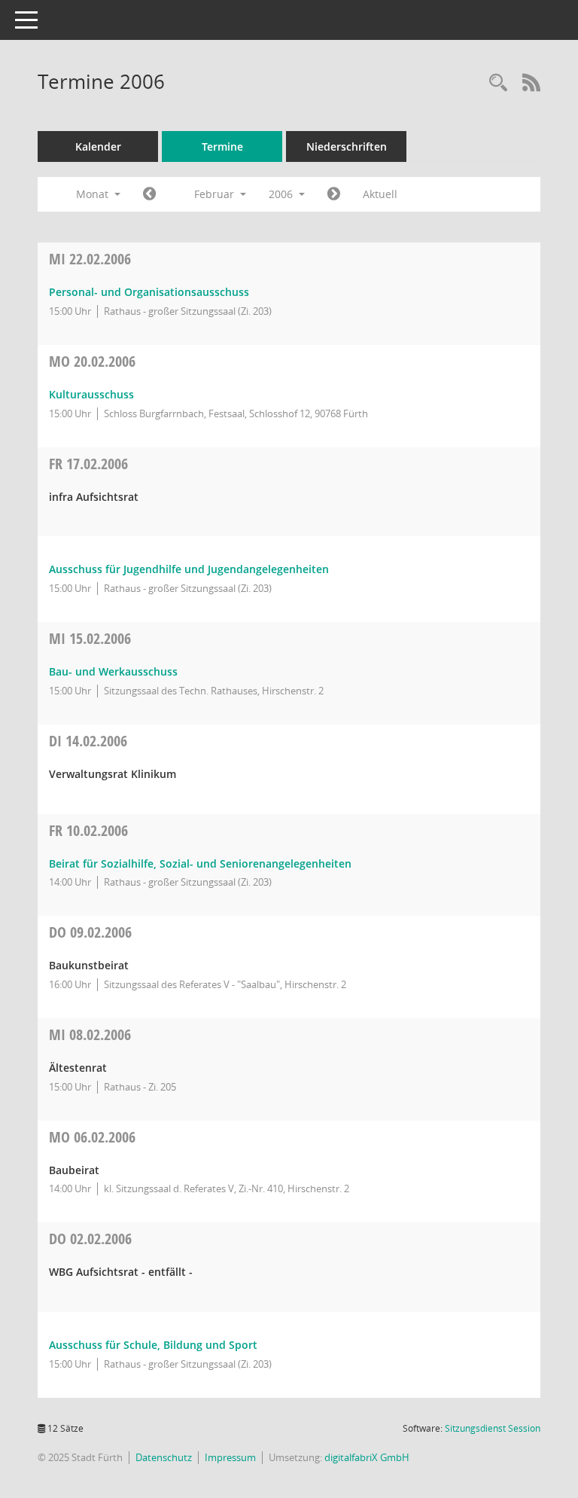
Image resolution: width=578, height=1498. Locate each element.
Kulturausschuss (91, 394)
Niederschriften (346, 146)
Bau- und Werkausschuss (113, 671)
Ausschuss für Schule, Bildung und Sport (153, 1345)
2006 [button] (282, 194)
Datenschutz (163, 1457)
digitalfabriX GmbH (366, 1457)
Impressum (230, 1457)
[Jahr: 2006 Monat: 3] (333, 194)
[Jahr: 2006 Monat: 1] (149, 194)
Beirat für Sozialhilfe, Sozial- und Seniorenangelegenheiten (200, 863)
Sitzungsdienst (492, 1428)
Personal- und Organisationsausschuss (149, 292)
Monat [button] (93, 194)
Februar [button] (215, 194)
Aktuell (380, 194)
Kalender (98, 146)
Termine (222, 146)
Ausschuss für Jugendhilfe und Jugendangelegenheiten (189, 569)
